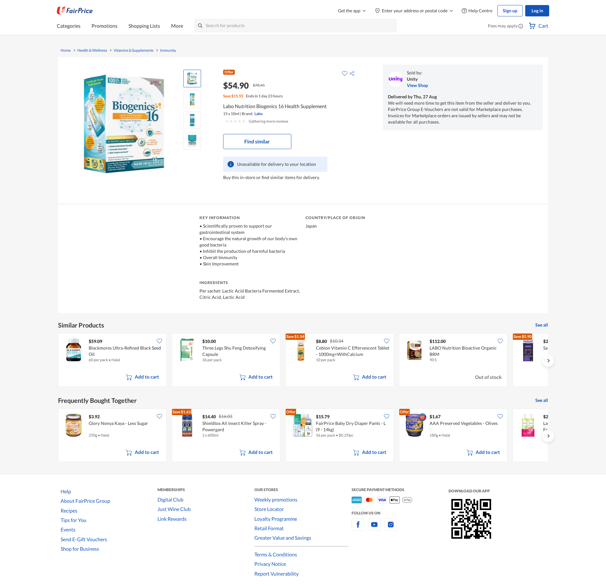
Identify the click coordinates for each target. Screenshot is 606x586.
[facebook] (358, 528)
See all (541, 325)
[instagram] (390, 528)
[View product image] (192, 78)
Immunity (168, 50)
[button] (520, 26)
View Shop (417, 85)
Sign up (510, 10)
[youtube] (374, 528)
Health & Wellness (92, 50)
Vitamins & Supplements (133, 50)
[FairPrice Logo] (75, 11)
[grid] (303, 360)
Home (66, 50)
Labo (258, 113)
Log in (537, 10)
